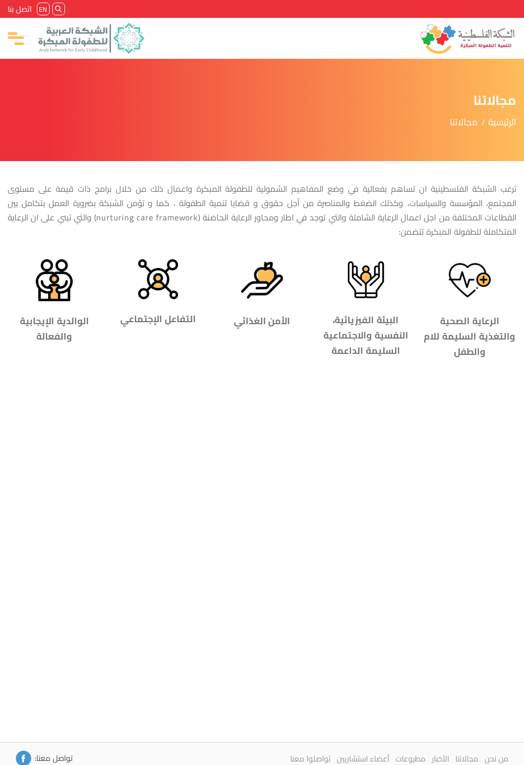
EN (43, 9)
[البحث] (58, 9)
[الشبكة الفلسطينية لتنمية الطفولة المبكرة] (467, 38)
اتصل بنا (20, 9)
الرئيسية (502, 122)
